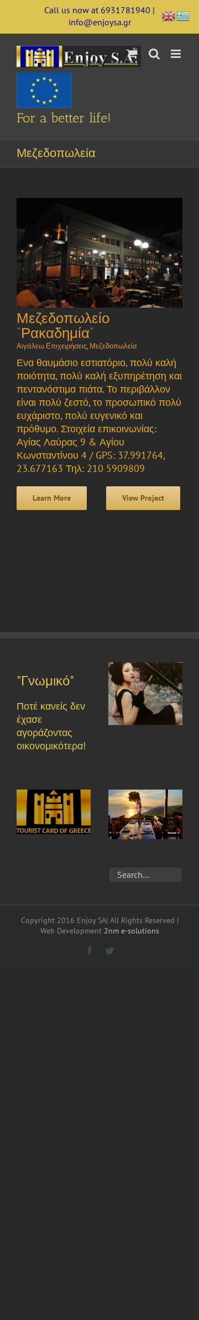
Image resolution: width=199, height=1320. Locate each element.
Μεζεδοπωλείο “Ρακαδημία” (63, 326)
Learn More (52, 498)
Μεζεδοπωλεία (113, 346)
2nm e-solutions (131, 931)
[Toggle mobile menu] (176, 54)
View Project (143, 498)
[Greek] (183, 14)
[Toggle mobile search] (154, 54)
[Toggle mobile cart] (132, 54)
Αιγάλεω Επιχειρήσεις (52, 346)
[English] (169, 14)
